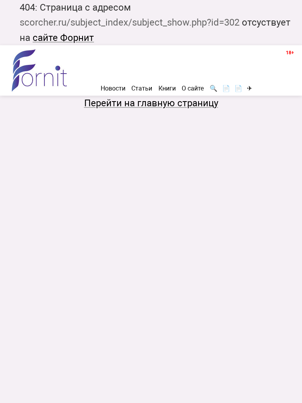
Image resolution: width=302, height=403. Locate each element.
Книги (167, 88)
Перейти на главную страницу (151, 103)
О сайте (193, 88)
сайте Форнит (63, 37)
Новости (113, 88)
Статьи (141, 88)
